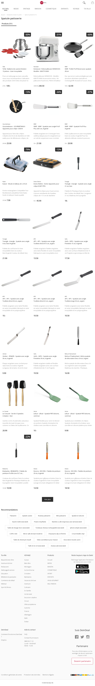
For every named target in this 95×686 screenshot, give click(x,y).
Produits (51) (7, 23)
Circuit (26, 601)
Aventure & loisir (6, 563)
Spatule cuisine (27, 516)
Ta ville (87, 9)
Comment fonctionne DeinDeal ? (11, 635)
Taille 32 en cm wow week (36, 546)
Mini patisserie (61, 516)
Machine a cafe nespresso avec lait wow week (67, 522)
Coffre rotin (13, 534)
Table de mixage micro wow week (18, 528)
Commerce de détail (8, 580)
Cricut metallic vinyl (78, 534)
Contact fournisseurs (31, 638)
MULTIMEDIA (52, 584)
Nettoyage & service (7, 570)
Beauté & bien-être (7, 560)
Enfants (64, 9)
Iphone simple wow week (78, 528)
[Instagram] (88, 637)
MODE (50, 563)
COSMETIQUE (52, 570)
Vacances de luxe (30, 580)
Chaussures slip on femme (57, 534)
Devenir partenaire (82, 661)
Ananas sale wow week (58, 546)
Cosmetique (51, 9)
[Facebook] (76, 637)
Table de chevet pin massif (22, 540)
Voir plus (47, 499)
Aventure (27, 584)
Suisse (26, 560)
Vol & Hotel (28, 594)
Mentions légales (48, 675)
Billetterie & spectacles (8, 577)
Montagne (27, 567)
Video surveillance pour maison (47, 540)
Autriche (27, 608)
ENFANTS (51, 577)
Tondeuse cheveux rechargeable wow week (50, 528)
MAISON (50, 567)
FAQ (25, 634)
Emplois (3, 640)
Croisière (27, 573)
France (26, 611)
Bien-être (27, 563)
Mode (16, 9)
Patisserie (13, 516)
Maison (38, 9)
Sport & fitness (6, 587)
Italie (25, 618)
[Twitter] (82, 637)
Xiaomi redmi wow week (20, 522)
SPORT (50, 573)
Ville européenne (30, 604)
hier (85, 655)
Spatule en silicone (78, 516)
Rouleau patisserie (44, 516)
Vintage (26, 9)
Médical (3, 584)
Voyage (76, 9)
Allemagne (27, 615)
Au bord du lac (29, 570)
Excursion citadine (30, 597)
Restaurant (5, 567)
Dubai (26, 621)
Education (4, 573)
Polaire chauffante (40, 522)
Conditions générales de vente (11, 675)
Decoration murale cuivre (72, 540)
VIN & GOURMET (53, 580)
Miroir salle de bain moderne (32, 534)
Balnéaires (27, 577)
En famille (27, 591)
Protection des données (32, 675)
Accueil (5, 9)
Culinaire (27, 587)
